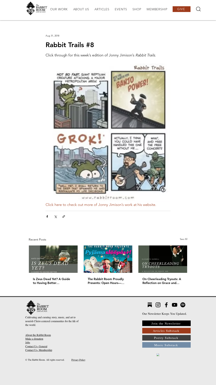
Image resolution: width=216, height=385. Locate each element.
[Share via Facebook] (47, 216)
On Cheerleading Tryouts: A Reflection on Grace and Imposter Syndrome (161, 281)
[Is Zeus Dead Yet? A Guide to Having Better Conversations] (53, 259)
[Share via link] (63, 216)
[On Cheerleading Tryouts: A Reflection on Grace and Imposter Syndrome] (162, 259)
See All (183, 239)
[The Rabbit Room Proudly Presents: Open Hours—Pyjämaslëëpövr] (108, 259)
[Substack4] (149, 305)
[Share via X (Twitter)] (55, 216)
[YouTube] (174, 305)
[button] (59, 9)
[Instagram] (158, 305)
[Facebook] (166, 305)
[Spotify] (183, 305)
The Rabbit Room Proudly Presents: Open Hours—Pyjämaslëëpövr (106, 281)
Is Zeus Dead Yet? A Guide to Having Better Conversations (51, 281)
